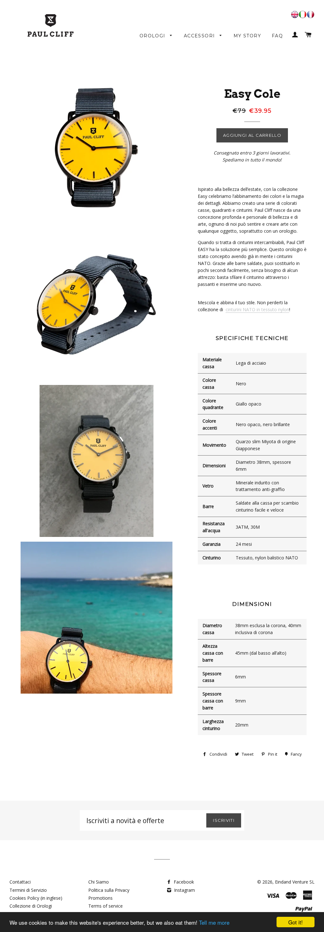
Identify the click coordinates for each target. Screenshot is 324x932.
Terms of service (105, 906)
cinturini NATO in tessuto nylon (257, 309)
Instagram (184, 890)
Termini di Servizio (28, 890)
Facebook (183, 882)
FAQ (277, 36)
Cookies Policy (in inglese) (35, 898)
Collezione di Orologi (30, 906)
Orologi (153, 36)
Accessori (200, 36)
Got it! (295, 922)
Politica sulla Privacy (108, 890)
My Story (247, 36)
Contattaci (20, 882)
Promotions (100, 898)
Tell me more (214, 922)
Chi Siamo (98, 882)
